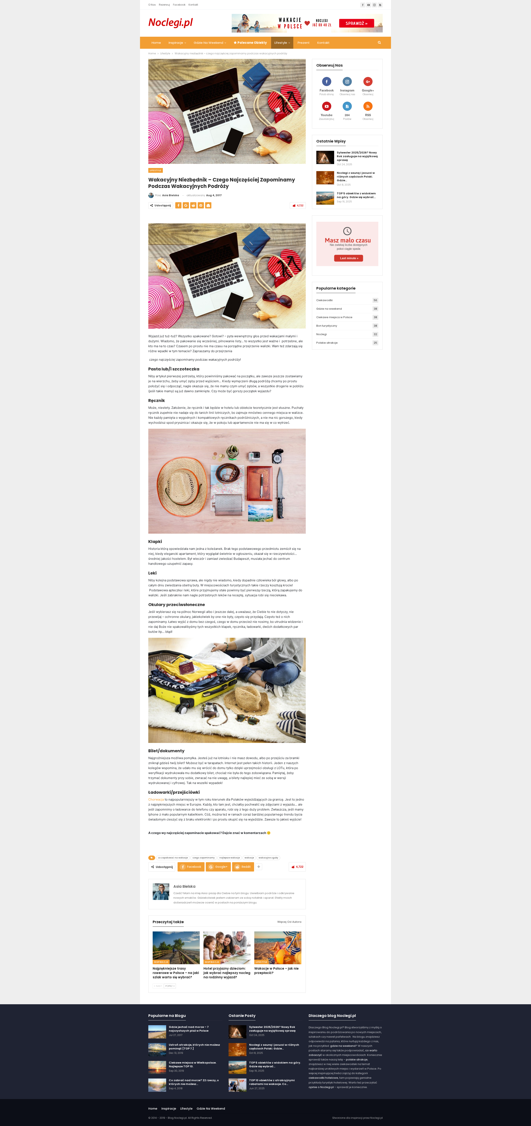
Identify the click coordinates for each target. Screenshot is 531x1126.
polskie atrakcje (357, 1059)
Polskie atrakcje (327, 343)
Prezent (304, 42)
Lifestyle (280, 42)
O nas (152, 4)
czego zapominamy (203, 857)
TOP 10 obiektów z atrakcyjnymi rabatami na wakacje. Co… (272, 1082)
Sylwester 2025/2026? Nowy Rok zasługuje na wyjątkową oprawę (357, 156)
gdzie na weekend (343, 1046)
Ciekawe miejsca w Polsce (334, 317)
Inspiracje (176, 42)
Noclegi (321, 334)
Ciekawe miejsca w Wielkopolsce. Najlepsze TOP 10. (192, 1064)
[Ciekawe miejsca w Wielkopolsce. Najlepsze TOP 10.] (157, 1067)
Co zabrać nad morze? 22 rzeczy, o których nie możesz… (194, 1082)
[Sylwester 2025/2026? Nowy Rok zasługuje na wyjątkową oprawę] (325, 157)
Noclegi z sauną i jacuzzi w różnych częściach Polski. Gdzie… (356, 176)
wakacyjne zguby (268, 857)
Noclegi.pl (376, 1118)
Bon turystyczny (326, 326)
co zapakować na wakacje (173, 857)
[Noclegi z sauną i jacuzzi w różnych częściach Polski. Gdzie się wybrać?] (325, 177)
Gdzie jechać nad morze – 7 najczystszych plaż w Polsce (189, 1029)
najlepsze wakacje (229, 857)
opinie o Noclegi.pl (321, 1087)
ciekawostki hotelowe (323, 1078)
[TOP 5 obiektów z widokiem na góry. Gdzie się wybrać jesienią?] (325, 198)
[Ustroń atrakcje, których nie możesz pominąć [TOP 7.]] (157, 1049)
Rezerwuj (164, 4)
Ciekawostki (324, 300)
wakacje (249, 857)
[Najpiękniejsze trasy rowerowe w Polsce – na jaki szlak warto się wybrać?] (176, 947)
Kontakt (193, 4)
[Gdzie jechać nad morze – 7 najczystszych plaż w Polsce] (157, 1031)
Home (156, 42)
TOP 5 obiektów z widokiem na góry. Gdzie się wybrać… (356, 195)
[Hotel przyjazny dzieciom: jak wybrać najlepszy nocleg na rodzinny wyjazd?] (227, 947)
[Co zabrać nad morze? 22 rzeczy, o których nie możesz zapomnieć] (157, 1085)
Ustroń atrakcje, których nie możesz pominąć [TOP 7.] (194, 1047)
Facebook (179, 4)
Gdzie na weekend (208, 42)
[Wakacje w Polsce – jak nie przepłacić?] (277, 947)
